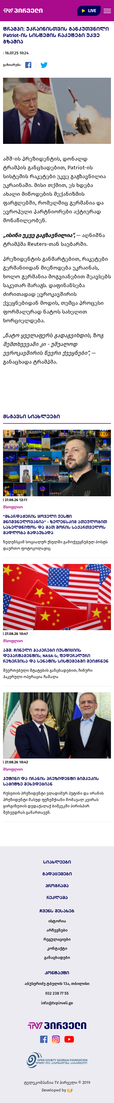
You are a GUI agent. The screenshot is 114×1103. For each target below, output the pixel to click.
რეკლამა (57, 897)
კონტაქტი (57, 948)
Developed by (54, 1090)
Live (91, 10)
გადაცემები (57, 874)
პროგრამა (57, 886)
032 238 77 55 (57, 993)
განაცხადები (57, 957)
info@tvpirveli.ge (57, 1003)
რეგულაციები (57, 939)
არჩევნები (57, 930)
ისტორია (57, 921)
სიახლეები (57, 862)
